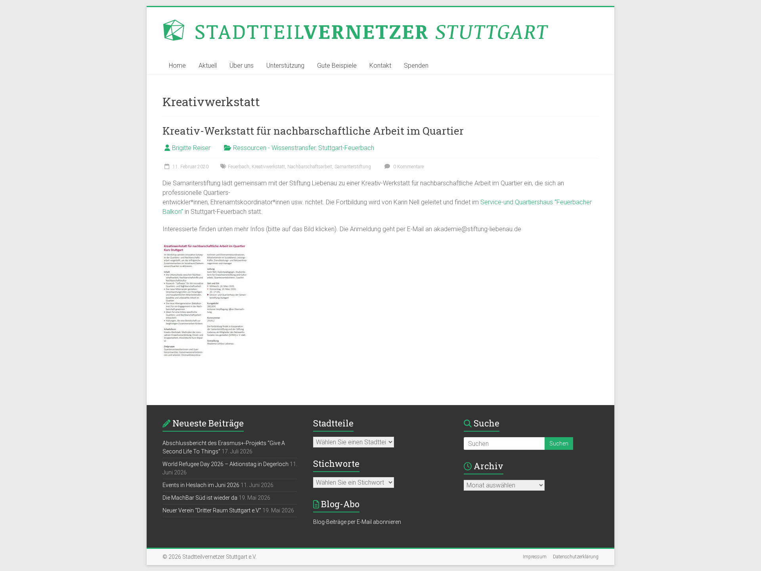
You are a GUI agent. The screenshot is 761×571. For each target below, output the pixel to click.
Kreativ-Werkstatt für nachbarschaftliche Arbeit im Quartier (313, 130)
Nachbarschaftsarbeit (309, 166)
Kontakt (380, 65)
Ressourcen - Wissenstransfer (274, 148)
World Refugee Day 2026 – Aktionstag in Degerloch (226, 464)
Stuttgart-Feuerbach (346, 148)
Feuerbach (238, 166)
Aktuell (208, 65)
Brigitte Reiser (191, 148)
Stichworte (336, 463)
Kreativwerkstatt (268, 166)
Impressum (535, 557)
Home (177, 65)
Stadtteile (333, 423)
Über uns (241, 65)
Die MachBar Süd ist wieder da (200, 498)
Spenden (416, 65)
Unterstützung (285, 65)
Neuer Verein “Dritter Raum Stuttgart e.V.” (212, 510)
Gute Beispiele (337, 65)
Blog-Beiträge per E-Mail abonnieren (357, 522)
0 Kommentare (408, 166)
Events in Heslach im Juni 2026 (201, 485)
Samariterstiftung (353, 166)
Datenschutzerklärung (575, 557)
